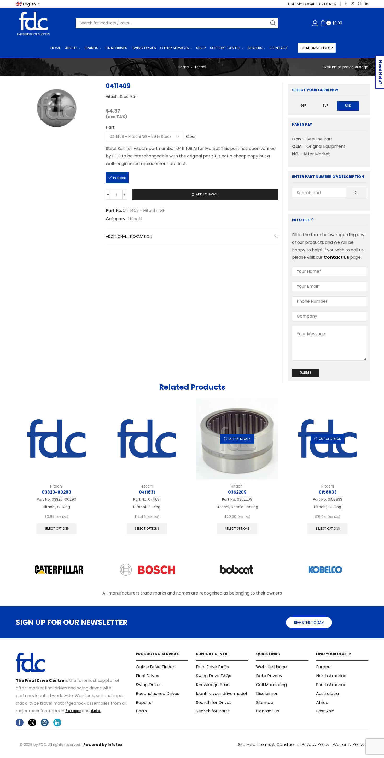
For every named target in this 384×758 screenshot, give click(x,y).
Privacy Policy (315, 745)
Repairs (143, 702)
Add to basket (207, 194)
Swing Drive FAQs (213, 676)
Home (55, 47)
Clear (191, 136)
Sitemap (264, 702)
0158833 (328, 492)
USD (348, 106)
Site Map (246, 745)
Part (110, 127)
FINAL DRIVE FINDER (317, 47)
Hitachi (200, 67)
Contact (279, 47)
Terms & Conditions (279, 745)
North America (331, 676)
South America (331, 685)
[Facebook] (346, 4)
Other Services (174, 47)
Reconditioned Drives (157, 694)
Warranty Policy (348, 745)
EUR (325, 106)
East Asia (325, 711)
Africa (322, 702)
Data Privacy (269, 676)
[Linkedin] (366, 4)
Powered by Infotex (102, 744)
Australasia (327, 694)
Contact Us (336, 257)
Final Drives (116, 47)
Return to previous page (346, 67)
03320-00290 (56, 492)
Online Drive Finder (155, 667)
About (71, 47)
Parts (141, 711)
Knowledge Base (213, 685)
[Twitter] (352, 4)
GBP (303, 106)
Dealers (255, 47)
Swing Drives (143, 47)
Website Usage (271, 667)
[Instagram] (360, 4)
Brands (91, 47)
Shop (201, 47)
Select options (56, 529)
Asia (96, 711)
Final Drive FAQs (212, 667)
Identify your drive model (221, 694)
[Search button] (273, 23)
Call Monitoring (271, 685)
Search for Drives (213, 702)
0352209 (237, 492)
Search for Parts (213, 711)
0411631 (147, 492)
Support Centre (225, 47)
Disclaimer (267, 694)
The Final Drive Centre (40, 680)
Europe (73, 711)
